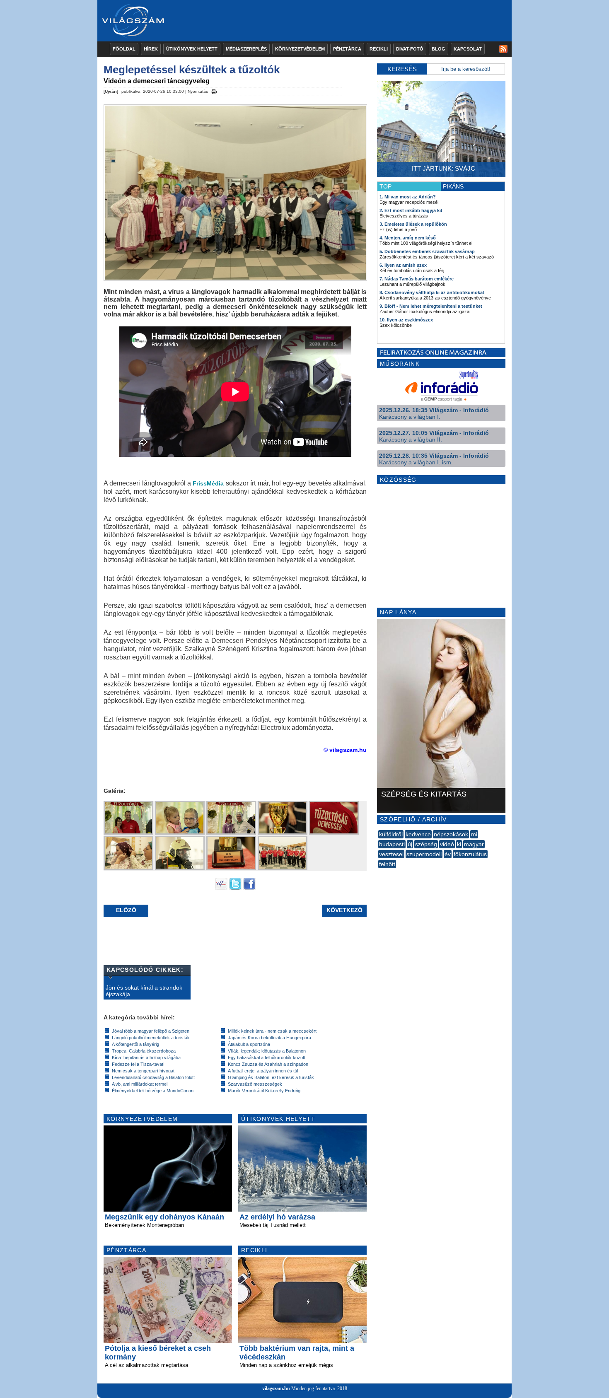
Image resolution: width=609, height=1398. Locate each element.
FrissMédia (208, 483)
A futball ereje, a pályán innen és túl (263, 1070)
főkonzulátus (470, 854)
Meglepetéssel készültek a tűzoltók (192, 69)
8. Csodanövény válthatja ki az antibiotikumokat (431, 292)
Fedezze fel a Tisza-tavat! (138, 1064)
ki (459, 844)
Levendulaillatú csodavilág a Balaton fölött (153, 1077)
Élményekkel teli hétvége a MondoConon (152, 1090)
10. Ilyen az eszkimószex (406, 319)
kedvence (418, 834)
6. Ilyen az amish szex (403, 265)
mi (474, 834)
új (410, 844)
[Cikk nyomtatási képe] (214, 90)
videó (447, 844)
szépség (426, 844)
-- (379, 873)
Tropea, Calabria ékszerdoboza (144, 1050)
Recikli (379, 48)
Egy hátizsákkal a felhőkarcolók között (266, 1057)
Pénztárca (347, 48)
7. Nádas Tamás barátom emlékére (416, 278)
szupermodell (424, 854)
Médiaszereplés (246, 48)
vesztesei (391, 854)
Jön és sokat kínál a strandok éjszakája (144, 990)
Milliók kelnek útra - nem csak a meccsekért (272, 1031)
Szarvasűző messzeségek (255, 1084)
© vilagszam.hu (345, 749)
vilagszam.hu (276, 1388)
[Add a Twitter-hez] (235, 888)
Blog (438, 48)
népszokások (451, 834)
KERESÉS (402, 68)
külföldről (391, 834)
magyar (474, 844)
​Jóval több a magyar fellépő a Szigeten (150, 1031)
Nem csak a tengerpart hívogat (143, 1070)
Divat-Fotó (409, 48)
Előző (126, 910)
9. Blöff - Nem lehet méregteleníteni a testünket (430, 306)
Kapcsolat (468, 48)
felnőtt (387, 864)
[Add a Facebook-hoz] (249, 888)
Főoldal (124, 48)
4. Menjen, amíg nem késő (407, 237)
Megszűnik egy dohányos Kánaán (164, 1217)
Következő (344, 910)
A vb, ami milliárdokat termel (139, 1084)
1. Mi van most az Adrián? (407, 196)
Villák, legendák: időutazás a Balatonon (267, 1050)
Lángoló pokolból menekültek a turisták (151, 1037)
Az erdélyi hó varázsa (277, 1217)
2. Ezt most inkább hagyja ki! (410, 210)
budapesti (392, 844)
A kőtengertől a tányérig (135, 1044)
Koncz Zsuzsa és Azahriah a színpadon (268, 1064)
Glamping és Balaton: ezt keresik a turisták (271, 1077)
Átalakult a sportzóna (249, 1044)
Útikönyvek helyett (192, 48)
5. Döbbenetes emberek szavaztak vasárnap (427, 251)
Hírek (151, 48)
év (448, 854)
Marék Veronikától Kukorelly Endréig (264, 1090)
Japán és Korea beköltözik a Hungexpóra (269, 1037)
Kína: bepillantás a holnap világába (146, 1057)
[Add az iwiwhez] (221, 888)
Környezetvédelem (300, 48)
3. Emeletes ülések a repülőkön (413, 224)
